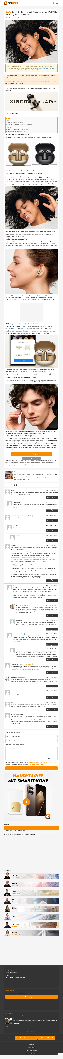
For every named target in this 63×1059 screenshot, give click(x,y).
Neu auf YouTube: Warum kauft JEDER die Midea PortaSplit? (19, 834)
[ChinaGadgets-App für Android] (20, 502)
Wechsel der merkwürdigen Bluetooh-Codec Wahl (19, 124)
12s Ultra (22, 328)
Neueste (52, 484)
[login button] (53, 3)
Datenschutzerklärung (34, 762)
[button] (27, 1031)
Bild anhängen (52, 758)
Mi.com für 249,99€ (18, 115)
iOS (26, 69)
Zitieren (48, 497)
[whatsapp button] (31, 1038)
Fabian (16, 471)
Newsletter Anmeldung (31, 827)
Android (20, 69)
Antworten (54, 497)
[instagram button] (24, 1038)
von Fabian (21, 18)
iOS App (42, 1037)
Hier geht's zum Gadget (31, 454)
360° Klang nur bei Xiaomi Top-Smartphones (18, 127)
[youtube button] (20, 1038)
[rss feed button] (35, 1038)
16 (8, 18)
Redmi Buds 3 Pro (16, 233)
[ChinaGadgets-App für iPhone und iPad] (14, 691)
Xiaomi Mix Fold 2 (12, 328)
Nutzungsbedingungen (50, 762)
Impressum (31, 1044)
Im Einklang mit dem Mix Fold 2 (15, 122)
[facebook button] (17, 1038)
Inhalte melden (31, 1047)
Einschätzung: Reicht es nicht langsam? (17, 131)
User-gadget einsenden (32, 997)
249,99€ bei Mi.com (28, 77)
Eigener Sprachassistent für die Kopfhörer (17, 129)
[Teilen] (31, 458)
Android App (51, 1037)
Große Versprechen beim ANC (14, 126)
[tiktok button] (28, 1038)
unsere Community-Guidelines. (38, 764)
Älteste (56, 484)
